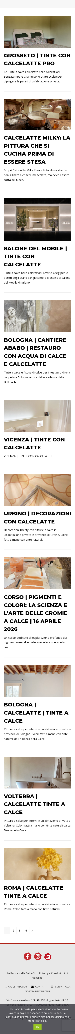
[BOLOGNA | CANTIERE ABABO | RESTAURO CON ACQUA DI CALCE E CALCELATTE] (37, 330)
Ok (37, 1027)
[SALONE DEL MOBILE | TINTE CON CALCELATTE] (37, 238)
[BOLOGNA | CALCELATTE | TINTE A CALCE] (37, 694)
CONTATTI (41, 986)
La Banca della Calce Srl (22, 973)
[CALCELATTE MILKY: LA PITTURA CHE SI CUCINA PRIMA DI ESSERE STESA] (37, 128)
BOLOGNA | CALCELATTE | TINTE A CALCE (36, 712)
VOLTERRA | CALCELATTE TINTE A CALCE (34, 804)
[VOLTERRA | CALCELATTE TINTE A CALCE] (37, 786)
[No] (70, 1019)
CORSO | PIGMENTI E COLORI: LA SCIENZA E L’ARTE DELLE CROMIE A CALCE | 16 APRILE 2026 (36, 613)
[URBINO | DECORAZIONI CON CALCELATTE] (37, 503)
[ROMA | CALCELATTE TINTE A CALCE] (37, 877)
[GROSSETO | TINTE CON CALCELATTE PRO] (37, 45)
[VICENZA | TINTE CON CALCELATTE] (37, 429)
